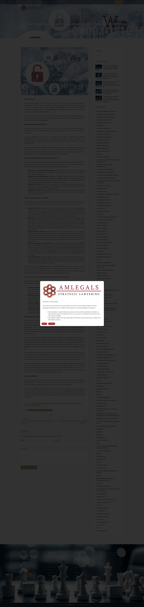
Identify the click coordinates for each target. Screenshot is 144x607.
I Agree (44, 323)
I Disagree (51, 323)
